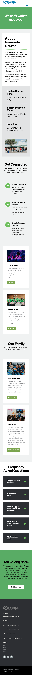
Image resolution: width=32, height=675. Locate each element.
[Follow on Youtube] (11, 656)
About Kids (11, 397)
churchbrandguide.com (9, 671)
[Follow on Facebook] (4, 656)
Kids (4, 647)
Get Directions (16, 587)
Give (4, 651)
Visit (4, 649)
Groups (10, 282)
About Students (13, 450)
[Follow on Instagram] (8, 656)
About (4, 645)
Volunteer (11, 328)
